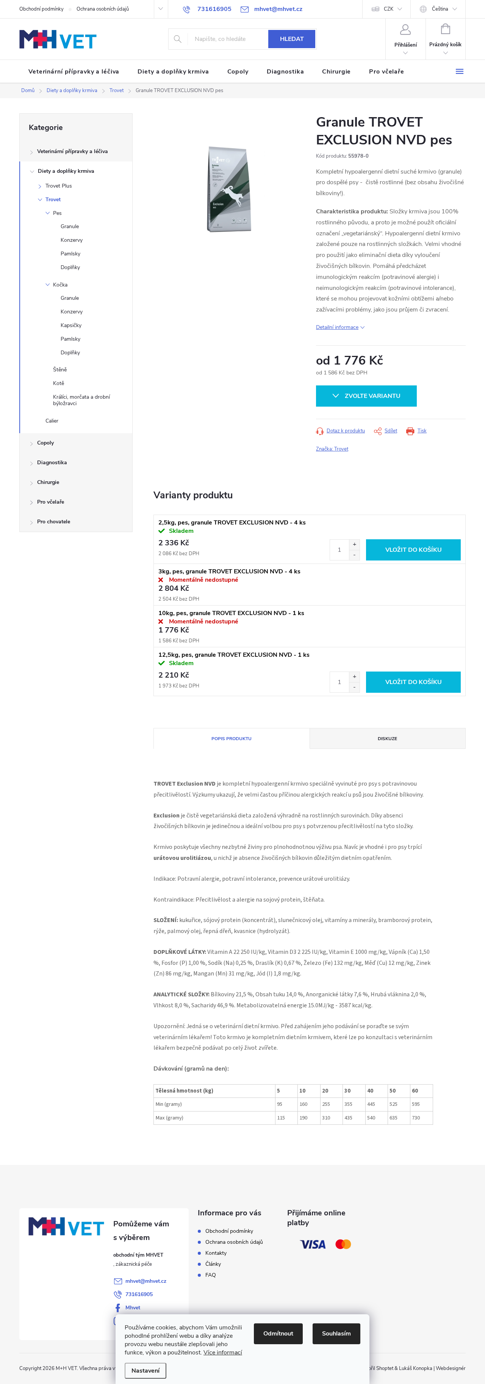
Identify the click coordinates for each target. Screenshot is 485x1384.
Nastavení (145, 1371)
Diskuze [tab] (387, 739)
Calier (51, 420)
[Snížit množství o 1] (354, 555)
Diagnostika (52, 462)
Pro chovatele (53, 521)
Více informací (222, 1352)
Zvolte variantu (373, 396)
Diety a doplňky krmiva (66, 171)
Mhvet (132, 1307)
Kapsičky (71, 325)
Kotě (58, 383)
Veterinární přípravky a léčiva (72, 151)
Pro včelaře (50, 502)
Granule (70, 226)
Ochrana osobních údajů (103, 9)
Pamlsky (70, 253)
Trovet (53, 199)
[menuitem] (73, 71)
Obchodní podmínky (41, 9)
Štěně (60, 369)
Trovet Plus (58, 185)
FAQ (210, 1275)
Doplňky (70, 267)
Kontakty (216, 1253)
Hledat (292, 39)
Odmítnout (278, 1333)
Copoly (45, 442)
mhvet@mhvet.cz (145, 1281)
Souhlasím (336, 1333)
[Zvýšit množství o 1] (354, 545)
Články (213, 1264)
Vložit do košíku (413, 550)
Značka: (332, 449)
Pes (57, 213)
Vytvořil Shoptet (375, 1368)
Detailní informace (337, 327)
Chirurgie (48, 482)
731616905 (139, 1294)
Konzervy (72, 240)
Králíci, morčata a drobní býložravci (81, 400)
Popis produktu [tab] (231, 739)
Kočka (60, 284)
